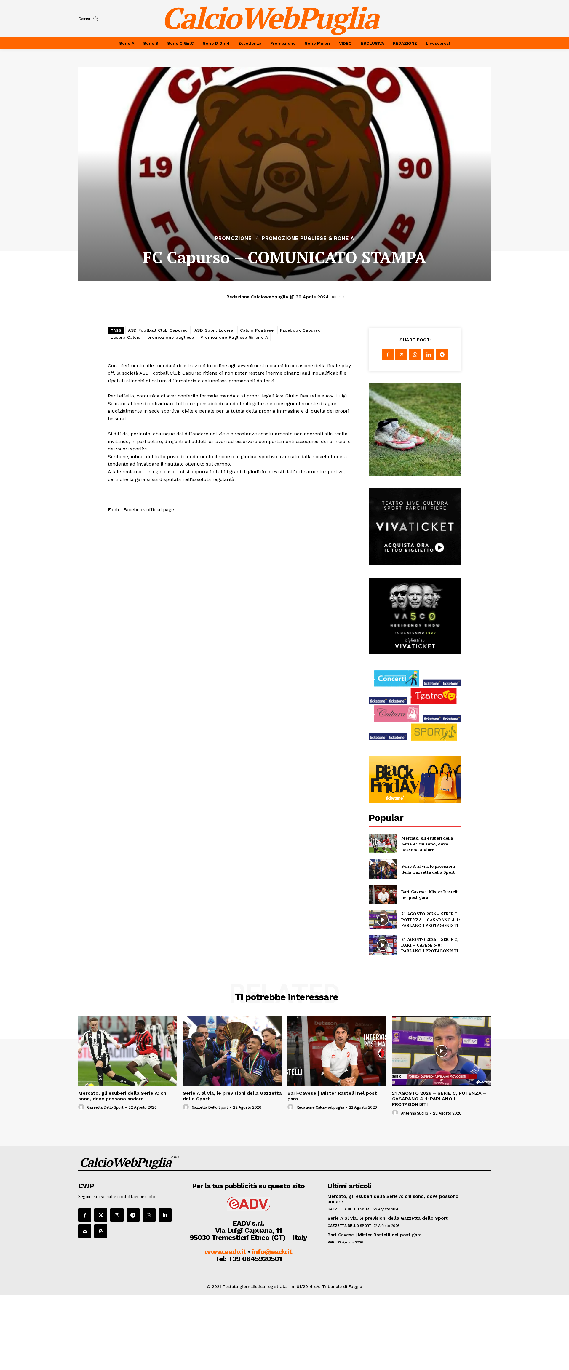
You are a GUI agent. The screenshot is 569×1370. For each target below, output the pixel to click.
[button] (89, 18)
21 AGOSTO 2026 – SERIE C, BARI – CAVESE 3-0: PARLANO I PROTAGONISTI (429, 945)
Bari (331, 1242)
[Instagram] (116, 1215)
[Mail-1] (84, 1231)
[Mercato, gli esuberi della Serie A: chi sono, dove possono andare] (382, 843)
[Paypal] (100, 1231)
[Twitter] (401, 354)
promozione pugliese (170, 337)
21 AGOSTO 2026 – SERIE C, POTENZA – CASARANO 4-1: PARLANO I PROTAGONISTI (430, 919)
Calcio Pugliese (257, 330)
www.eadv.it (225, 1252)
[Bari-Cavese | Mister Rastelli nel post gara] (382, 894)
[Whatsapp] (149, 1215)
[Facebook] (388, 354)
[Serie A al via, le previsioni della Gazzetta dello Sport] (382, 869)
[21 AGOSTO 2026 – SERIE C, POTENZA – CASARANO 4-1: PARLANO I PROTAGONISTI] (382, 919)
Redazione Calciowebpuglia (257, 297)
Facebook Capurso (300, 330)
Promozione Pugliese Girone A (308, 238)
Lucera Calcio (126, 337)
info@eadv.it (272, 1252)
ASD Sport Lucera (214, 330)
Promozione (233, 238)
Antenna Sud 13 (414, 1113)
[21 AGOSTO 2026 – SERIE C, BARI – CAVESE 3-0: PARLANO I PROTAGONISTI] (382, 945)
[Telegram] (442, 354)
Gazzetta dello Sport (105, 1107)
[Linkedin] (428, 354)
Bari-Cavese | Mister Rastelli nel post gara (429, 894)
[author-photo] (82, 1107)
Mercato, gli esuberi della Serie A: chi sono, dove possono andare (427, 843)
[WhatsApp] (415, 354)
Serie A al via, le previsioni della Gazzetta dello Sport (428, 869)
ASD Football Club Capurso (158, 330)
